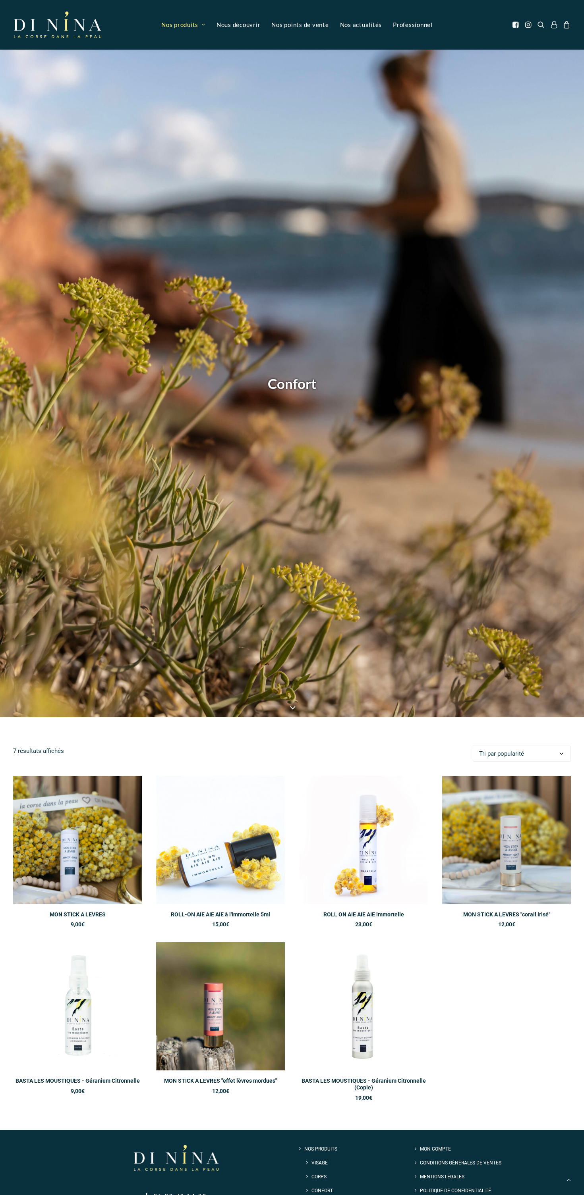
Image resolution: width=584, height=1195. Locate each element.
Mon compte (435, 1149)
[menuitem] (183, 24)
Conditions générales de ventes (460, 1163)
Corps (319, 1177)
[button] (517, 24)
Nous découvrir (239, 24)
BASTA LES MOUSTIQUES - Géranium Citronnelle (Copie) (364, 1084)
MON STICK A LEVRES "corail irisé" (506, 914)
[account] (553, 24)
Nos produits (179, 24)
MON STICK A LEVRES (78, 914)
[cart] (565, 24)
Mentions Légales (442, 1177)
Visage (319, 1163)
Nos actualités (361, 24)
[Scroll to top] (569, 1179)
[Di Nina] (57, 24)
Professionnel (413, 24)
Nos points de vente (300, 24)
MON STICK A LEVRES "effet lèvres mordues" (220, 1081)
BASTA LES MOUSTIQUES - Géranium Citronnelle (77, 1081)
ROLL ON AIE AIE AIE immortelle (363, 914)
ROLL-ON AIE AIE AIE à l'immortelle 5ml (220, 914)
